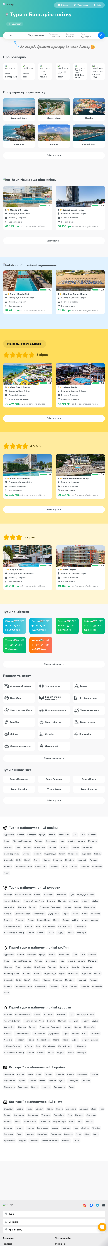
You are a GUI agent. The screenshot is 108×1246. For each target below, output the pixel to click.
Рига (80, 1121)
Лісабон (85, 1128)
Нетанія (19, 1128)
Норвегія (46, 1087)
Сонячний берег (22, 913)
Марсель (66, 1140)
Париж (65, 920)
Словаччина (40, 866)
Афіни (75, 920)
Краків (49, 1109)
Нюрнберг (42, 1134)
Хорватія (92, 834)
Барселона (71, 1109)
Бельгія (34, 1087)
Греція (42, 834)
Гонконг (37, 853)
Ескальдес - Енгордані (50, 907)
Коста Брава (49, 926)
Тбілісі (76, 1140)
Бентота (51, 901)
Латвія (36, 860)
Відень (77, 907)
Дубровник (53, 913)
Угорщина (87, 847)
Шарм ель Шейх (23, 894)
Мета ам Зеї (89, 907)
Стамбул (96, 1128)
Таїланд (73, 866)
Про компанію (63, 1238)
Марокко (57, 860)
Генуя (96, 1134)
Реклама (7, 1244)
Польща (93, 860)
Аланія (30, 932)
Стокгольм (45, 1121)
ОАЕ (75, 834)
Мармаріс (81, 932)
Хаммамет (61, 894)
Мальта (46, 860)
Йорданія (8, 860)
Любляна (66, 1128)
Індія (62, 841)
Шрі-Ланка (39, 847)
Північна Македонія (22, 841)
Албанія (38, 841)
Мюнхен (79, 1115)
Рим (38, 926)
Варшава (68, 1134)
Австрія (75, 847)
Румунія (8, 866)
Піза (76, 1128)
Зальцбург (59, 1115)
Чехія (6, 873)
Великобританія (11, 853)
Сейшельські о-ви (23, 866)
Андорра (64, 847)
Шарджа (22, 907)
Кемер (71, 932)
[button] (81, 5)
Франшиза (8, 1238)
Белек (51, 932)
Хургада (8, 894)
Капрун (67, 907)
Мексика (8, 847)
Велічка (89, 1121)
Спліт (84, 913)
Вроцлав (8, 1128)
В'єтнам (26, 853)
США (64, 866)
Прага (56, 920)
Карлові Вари (43, 920)
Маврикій (81, 860)
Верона (7, 1121)
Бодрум (60, 932)
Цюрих (55, 1128)
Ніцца (72, 1121)
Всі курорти (53, 155)
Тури (11, 1213)
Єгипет (20, 834)
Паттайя (62, 901)
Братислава (9, 1140)
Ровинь (75, 913)
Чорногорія (63, 834)
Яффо (87, 1134)
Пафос (31, 920)
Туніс (18, 847)
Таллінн (30, 1128)
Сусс (72, 894)
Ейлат (19, 1134)
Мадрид (22, 1140)
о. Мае (37, 894)
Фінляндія (97, 866)
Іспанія (52, 834)
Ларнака (8, 920)
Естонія (52, 1080)
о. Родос (29, 926)
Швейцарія (73, 1080)
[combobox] (81, 5)
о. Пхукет (73, 901)
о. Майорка (80, 926)
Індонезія (86, 853)
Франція (85, 866)
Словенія (54, 866)
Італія (6, 841)
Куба (18, 860)
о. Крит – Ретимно (12, 926)
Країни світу (15, 1229)
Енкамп (32, 907)
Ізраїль (97, 853)
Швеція (32, 1080)
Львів (93, 1109)
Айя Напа (95, 913)
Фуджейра (9, 907)
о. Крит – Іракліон (90, 920)
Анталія (41, 932)
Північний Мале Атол (34, 901)
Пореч (65, 913)
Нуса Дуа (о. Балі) (85, 894)
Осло (78, 1134)
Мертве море (59, 1121)
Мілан (17, 1121)
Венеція (39, 1109)
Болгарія (16, 23)
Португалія (9, 1087)
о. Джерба (48, 894)
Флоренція (19, 1115)
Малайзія (69, 860)
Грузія (62, 853)
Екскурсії (14, 1221)
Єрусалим (91, 1115)
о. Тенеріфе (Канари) (14, 932)
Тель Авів (45, 1115)
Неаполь (30, 1134)
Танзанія (52, 847)
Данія (62, 1080)
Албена (7, 913)
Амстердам (33, 1115)
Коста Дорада (65, 926)
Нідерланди (50, 853)
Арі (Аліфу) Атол (12, 901)
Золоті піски (39, 913)
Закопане (33, 1140)
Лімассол (20, 920)
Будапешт (8, 1109)
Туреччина (9, 834)
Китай (27, 860)
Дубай (95, 901)
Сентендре (56, 1134)
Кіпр (82, 834)
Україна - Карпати (76, 841)
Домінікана (51, 841)
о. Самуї (85, 901)
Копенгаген (42, 1128)
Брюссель (8, 1134)
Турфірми (60, 1244)
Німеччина (73, 853)
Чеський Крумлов (50, 1140)
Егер (69, 1115)
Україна (27, 847)
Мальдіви (92, 841)
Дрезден (84, 1109)
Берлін (7, 1115)
